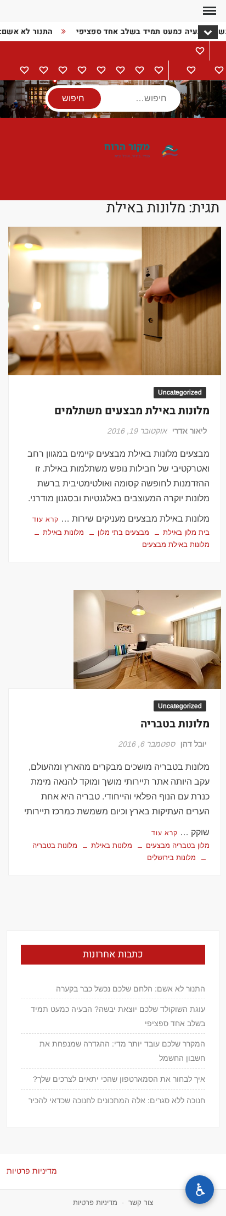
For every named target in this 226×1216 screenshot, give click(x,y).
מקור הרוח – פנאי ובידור (113, 151)
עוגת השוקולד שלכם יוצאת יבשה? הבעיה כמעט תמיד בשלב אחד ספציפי (118, 1016)
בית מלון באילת (186, 532)
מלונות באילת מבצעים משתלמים (132, 411)
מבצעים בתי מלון (123, 532)
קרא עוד (45, 519)
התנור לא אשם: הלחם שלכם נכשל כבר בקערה (130, 988)
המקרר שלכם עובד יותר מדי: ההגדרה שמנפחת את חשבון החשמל (122, 1050)
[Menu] (208, 11)
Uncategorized (180, 392)
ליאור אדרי (189, 430)
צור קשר (140, 1202)
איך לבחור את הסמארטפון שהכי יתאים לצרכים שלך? (119, 1079)
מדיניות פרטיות (32, 1170)
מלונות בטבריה (175, 724)
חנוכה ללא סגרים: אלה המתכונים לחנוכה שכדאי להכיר (117, 1100)
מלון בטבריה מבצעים (178, 845)
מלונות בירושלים (171, 857)
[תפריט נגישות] (199, 1189)
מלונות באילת (63, 532)
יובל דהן (193, 744)
